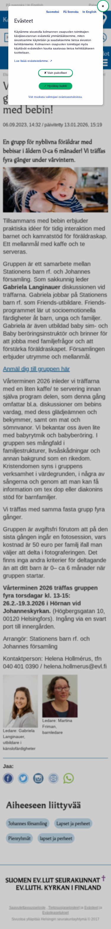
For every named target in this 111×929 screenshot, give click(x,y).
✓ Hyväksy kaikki (55, 85)
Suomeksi (52, 11)
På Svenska (70, 11)
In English (89, 11)
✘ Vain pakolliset (55, 72)
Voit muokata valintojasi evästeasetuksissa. (55, 96)
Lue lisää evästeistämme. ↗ (33, 60)
